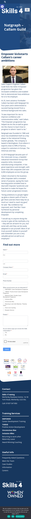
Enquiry (5, 314)
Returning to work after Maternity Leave (11, 437)
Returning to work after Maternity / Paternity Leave (15, 304)
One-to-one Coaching (10, 307)
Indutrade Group (11, 157)
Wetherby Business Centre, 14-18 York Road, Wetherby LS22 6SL (15, 398)
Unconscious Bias (9, 301)
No (5, 335)
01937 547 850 (11, 403)
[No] (29, 513)
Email (5, 274)
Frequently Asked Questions (13, 458)
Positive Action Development (13, 425)
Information (7, 467)
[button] (2, 6)
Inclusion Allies (9, 299)
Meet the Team (8, 461)
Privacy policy (20, 516)
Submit (7, 349)
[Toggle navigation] (27, 10)
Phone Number (7, 280)
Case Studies (7, 464)
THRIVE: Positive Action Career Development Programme (15, 292)
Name (5, 249)
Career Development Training (13, 420)
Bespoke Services (9, 310)
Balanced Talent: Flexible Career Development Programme (12, 296)
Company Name (8, 267)
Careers (5, 470)
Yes (6, 332)
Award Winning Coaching (12, 442)
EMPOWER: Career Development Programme (16, 289)
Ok (9, 516)
